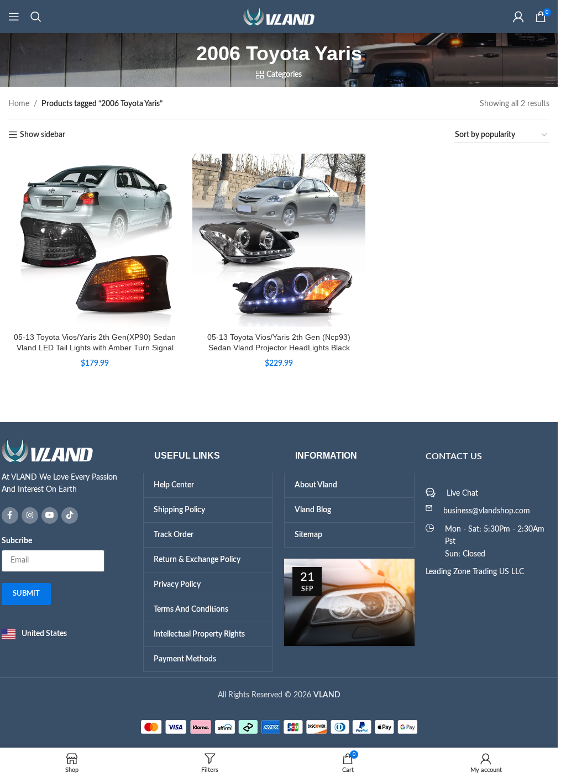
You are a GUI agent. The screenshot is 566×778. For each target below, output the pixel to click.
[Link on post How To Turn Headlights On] (349, 602)
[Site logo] (279, 16)
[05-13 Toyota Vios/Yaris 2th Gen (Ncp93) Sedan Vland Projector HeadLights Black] (278, 240)
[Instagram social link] (30, 515)
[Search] (36, 17)
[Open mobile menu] (14, 17)
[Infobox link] (67, 467)
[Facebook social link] (10, 515)
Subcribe (17, 541)
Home (18, 104)
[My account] (518, 17)
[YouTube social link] (49, 515)
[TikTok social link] (69, 515)
